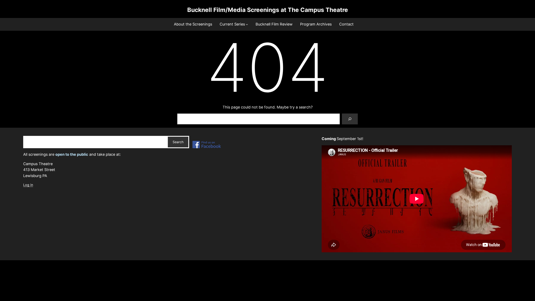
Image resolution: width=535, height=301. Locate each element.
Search (178, 142)
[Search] (350, 119)
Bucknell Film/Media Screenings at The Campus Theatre (267, 9)
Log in (28, 185)
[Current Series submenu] (247, 24)
